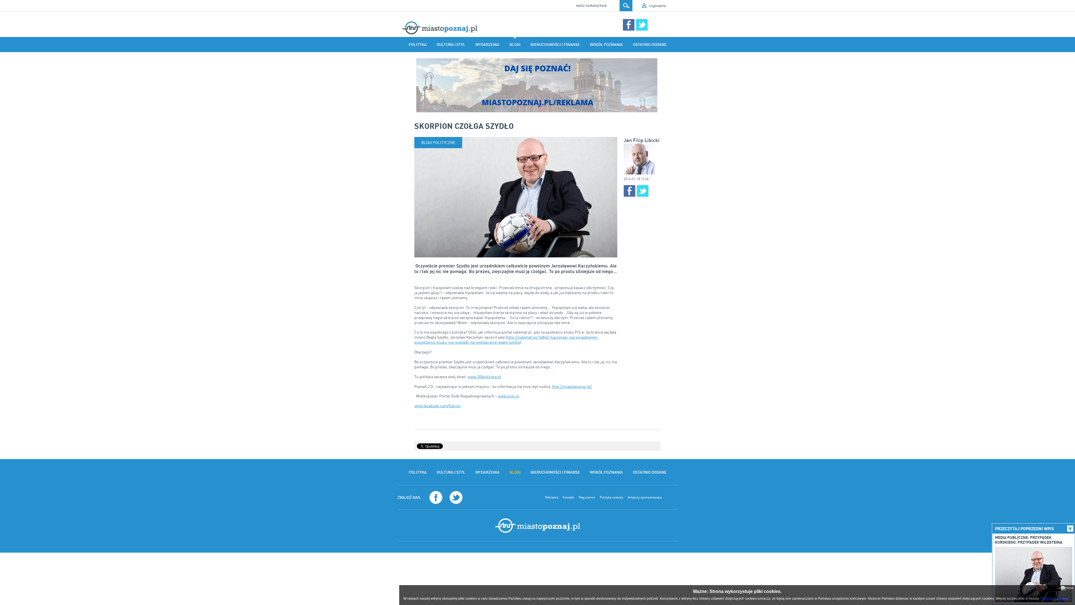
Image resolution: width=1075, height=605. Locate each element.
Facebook (628, 25)
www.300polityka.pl (484, 376)
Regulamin (587, 497)
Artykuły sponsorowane (645, 497)
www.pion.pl (508, 396)
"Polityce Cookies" (1055, 599)
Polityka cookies (611, 497)
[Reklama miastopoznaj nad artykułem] (537, 85)
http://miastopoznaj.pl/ (572, 386)
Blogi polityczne (438, 142)
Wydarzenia (487, 44)
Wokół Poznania (606, 44)
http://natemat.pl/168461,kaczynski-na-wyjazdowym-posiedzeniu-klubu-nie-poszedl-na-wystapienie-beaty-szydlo (506, 340)
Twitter (642, 25)
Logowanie (657, 5)
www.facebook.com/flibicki (437, 405)
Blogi (515, 44)
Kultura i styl (451, 44)
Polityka (418, 44)
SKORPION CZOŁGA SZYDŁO (464, 126)
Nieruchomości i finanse (555, 44)
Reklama (551, 497)
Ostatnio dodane (650, 44)
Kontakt (568, 497)
